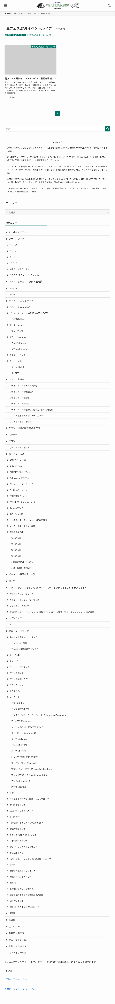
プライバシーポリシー (16, 979)
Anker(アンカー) (17, 466)
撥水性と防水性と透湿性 (20, 269)
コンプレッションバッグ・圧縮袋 (25, 281)
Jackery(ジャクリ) (18, 508)
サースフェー (17, 372)
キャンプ (14, 661)
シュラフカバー (16, 379)
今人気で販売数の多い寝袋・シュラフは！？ (29, 798)
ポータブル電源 (16, 454)
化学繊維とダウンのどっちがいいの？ (26, 822)
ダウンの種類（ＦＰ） (19, 679)
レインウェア (15, 618)
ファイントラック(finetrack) (24, 763)
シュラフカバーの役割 (19, 403)
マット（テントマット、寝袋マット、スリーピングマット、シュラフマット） (48, 587)
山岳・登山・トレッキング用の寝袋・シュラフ (30, 858)
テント (13, 257)
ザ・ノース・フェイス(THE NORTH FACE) (29, 313)
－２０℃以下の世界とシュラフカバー (26, 415)
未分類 (12, 919)
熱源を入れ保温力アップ (20, 876)
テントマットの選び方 (19, 605)
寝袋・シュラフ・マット (16, 35)
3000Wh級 (16, 555)
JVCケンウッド (16, 514)
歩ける (13, 864)
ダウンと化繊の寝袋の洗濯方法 (24, 428)
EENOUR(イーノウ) (18, 496)
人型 (12, 792)
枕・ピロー (14, 926)
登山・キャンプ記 (18, 939)
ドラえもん (14, 691)
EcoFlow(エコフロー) (19, 490)
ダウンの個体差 (16, 673)
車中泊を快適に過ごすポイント (23, 888)
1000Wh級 (16, 538)
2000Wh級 (16, 549)
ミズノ (13, 624)
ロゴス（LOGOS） (19, 786)
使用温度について (17, 804)
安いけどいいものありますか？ (23, 846)
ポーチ (12, 581)
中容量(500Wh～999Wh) (22, 562)
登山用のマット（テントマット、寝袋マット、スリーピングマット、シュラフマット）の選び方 (52, 611)
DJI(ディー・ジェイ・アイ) (22, 484)
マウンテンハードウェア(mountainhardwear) (32, 768)
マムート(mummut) (19, 337)
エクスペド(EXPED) (20, 709)
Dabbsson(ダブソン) (19, 478)
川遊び (12, 913)
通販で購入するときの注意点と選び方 (26, 894)
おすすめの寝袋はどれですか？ (23, 637)
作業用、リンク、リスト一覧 (19, 988)
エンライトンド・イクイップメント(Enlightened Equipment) (39, 715)
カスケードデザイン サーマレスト (25, 599)
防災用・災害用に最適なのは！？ (24, 906)
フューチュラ (17, 331)
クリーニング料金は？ (19, 667)
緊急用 (13, 882)
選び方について (16, 900)
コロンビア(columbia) (20, 307)
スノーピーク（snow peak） (24, 733)
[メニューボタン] (5, 5)
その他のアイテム (17, 232)
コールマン (14, 288)
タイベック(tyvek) (18, 952)
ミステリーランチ (17, 354)
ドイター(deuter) (17, 325)
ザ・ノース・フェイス (19, 447)
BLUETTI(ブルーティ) (20, 472)
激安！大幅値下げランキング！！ (24, 870)
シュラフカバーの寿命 (19, 397)
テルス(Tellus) (18, 318)
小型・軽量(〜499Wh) (21, 567)
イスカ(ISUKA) (18, 703)
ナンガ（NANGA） (19, 744)
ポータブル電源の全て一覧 (22, 574)
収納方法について (17, 828)
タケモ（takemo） (20, 739)
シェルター (14, 245)
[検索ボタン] (109, 5)
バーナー (13, 434)
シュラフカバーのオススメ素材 (23, 385)
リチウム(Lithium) (19, 348)
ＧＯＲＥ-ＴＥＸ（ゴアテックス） (25, 275)
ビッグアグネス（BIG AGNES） (25, 756)
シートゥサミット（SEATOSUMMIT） (28, 726)
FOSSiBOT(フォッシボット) (22, 502)
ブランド (13, 441)
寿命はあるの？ (16, 852)
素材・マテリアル (18, 946)
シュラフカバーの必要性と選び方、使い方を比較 (31, 409)
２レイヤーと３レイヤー (20, 421)
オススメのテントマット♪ (21, 593)
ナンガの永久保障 (19, 643)
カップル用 (14, 655)
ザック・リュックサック (21, 300)
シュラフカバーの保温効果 (21, 391)
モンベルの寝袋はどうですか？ (25, 649)
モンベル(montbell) (20, 780)
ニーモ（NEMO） (19, 750)
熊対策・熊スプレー (19, 933)
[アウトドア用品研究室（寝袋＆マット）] (57, 5)
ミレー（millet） (18, 361)
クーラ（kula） (18, 366)
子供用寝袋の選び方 (18, 840)
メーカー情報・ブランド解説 (22, 525)
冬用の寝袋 (14, 816)
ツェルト (14, 251)
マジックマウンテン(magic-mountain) (29, 774)
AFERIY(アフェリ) (18, 460)
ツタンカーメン (16, 685)
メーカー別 (14, 696)
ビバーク (14, 263)
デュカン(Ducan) (19, 342)
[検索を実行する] (107, 128)
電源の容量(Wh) (17, 532)
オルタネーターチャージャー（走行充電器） (29, 519)
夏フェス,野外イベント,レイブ (23, 834)
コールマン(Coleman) (21, 720)
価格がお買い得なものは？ (21, 810)
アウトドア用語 (16, 239)
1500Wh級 (16, 543)
